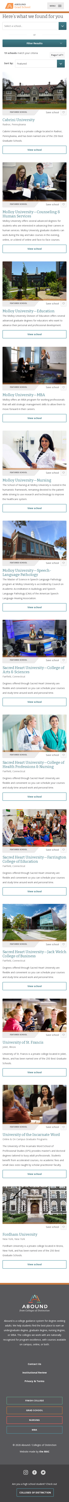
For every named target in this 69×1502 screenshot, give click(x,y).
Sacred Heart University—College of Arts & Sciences (33, 669)
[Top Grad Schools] (19, 6)
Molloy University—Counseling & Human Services (31, 214)
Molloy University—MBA (24, 395)
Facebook (34, 1472)
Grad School (34, 1410)
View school (34, 149)
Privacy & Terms (34, 1381)
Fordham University (20, 1234)
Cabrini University (19, 120)
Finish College (34, 1400)
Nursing (34, 1420)
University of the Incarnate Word (31, 1134)
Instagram (25, 1472)
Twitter (43, 1472)
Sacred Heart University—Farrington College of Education (34, 859)
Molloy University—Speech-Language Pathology (27, 572)
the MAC (44, 1451)
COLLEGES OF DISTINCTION (35, 1492)
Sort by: (8, 63)
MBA (34, 1429)
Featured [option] (22, 63)
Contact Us (34, 1364)
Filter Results (35, 43)
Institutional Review (34, 1372)
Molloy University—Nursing (27, 480)
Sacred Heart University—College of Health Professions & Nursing (33, 764)
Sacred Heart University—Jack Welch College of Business (34, 954)
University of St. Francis (23, 1042)
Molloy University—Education (29, 311)
